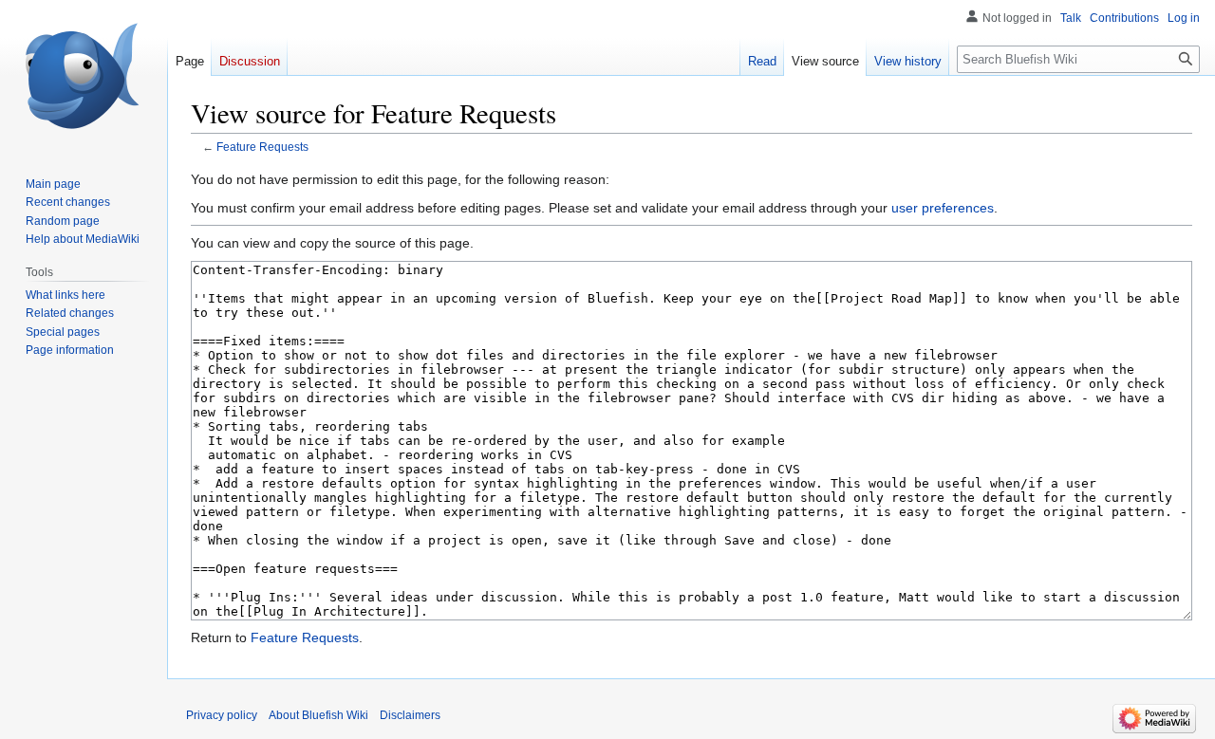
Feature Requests (262, 146)
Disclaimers (410, 715)
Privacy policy (221, 715)
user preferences (942, 207)
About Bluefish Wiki (318, 715)
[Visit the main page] (83, 76)
